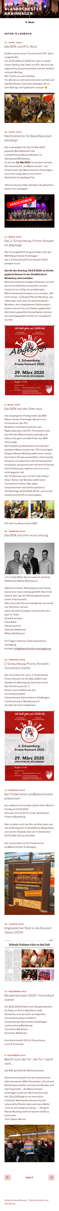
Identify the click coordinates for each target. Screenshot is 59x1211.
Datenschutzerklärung (15, 1200)
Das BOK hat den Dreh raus (23, 409)
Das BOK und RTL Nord (20, 46)
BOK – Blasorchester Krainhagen (23, 9)
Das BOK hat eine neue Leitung (26, 535)
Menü (31, 22)
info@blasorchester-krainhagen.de (32, 648)
